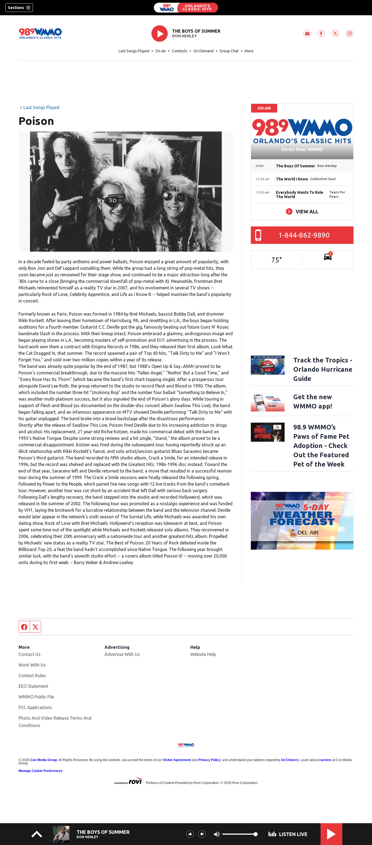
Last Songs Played (133, 51)
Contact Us (30, 654)
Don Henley (184, 36)
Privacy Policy (209, 760)
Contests (179, 51)
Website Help (203, 654)
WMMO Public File (36, 696)
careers (325, 760)
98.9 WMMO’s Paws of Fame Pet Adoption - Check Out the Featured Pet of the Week (321, 445)
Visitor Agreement (177, 760)
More (249, 51)
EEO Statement (33, 686)
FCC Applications (35, 707)
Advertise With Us (122, 654)
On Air (160, 51)
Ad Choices (290, 760)
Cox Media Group (43, 760)
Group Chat (229, 51)
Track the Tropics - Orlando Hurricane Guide (322, 369)
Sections (16, 7)
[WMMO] (186, 7)
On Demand (203, 51)
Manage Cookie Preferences (41, 771)
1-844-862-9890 (304, 235)
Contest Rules (32, 675)
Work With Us (32, 664)
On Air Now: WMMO (302, 149)
